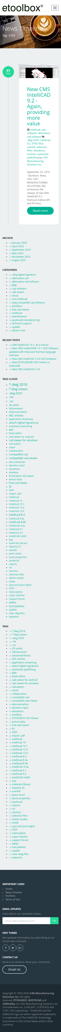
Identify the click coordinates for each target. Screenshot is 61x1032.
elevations (39, 150)
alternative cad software (38, 134)
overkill (31, 147)
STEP (34, 143)
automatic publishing (38, 155)
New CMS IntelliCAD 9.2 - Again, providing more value (39, 106)
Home (9, 888)
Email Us (14, 969)
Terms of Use (13, 899)
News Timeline (14, 892)
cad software (36, 131)
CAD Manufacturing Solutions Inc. (37, 161)
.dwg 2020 (33, 140)
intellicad (35, 129)
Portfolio (10, 895)
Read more (40, 211)
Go (54, 920)
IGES (40, 143)
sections (31, 154)
